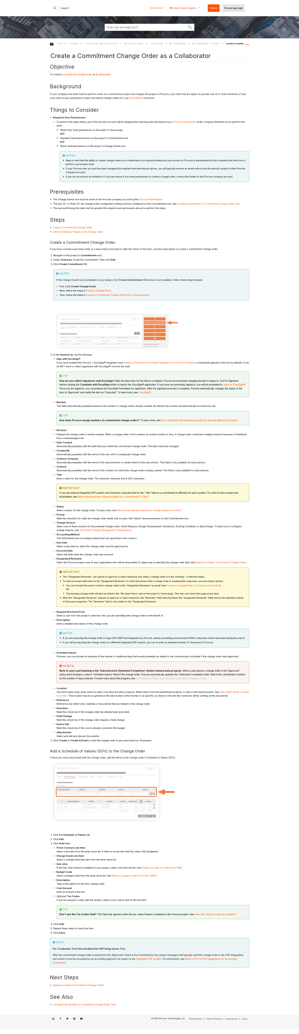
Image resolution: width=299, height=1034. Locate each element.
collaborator (104, 74)
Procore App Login (234, 8)
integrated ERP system (148, 958)
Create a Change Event (98, 290)
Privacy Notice (195, 1019)
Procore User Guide (134, 43)
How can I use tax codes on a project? (215, 914)
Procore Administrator (184, 121)
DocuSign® (144, 392)
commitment (136, 98)
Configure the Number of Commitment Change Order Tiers (208, 203)
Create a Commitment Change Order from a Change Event (117, 294)
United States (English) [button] (184, 8)
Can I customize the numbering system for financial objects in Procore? (199, 420)
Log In (244, 1019)
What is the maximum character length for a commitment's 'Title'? (113, 496)
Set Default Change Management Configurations (105, 530)
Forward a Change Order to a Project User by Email (193, 585)
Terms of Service (214, 1019)
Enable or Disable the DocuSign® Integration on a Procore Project (159, 362)
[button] (190, 26)
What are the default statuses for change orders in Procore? (149, 510)
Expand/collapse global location (247, 43)
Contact (214, 8)
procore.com (156, 8)
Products (74, 43)
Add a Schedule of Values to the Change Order (78, 231)
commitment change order (77, 74)
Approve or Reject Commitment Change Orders (221, 562)
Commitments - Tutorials (207, 43)
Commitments (179, 43)
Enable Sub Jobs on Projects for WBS (162, 867)
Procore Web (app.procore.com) (101, 43)
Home (60, 43)
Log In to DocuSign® (234, 384)
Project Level (157, 43)
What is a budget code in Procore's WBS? (134, 875)
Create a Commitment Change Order (72, 227)
